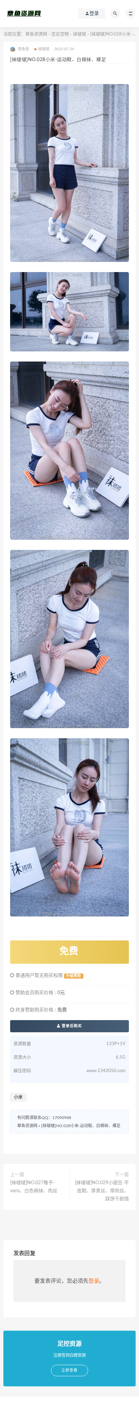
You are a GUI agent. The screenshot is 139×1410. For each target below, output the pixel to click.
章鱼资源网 (36, 34)
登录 (93, 1281)
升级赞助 (73, 976)
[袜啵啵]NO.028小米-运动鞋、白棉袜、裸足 (80, 1126)
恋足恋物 (60, 34)
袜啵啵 (79, 34)
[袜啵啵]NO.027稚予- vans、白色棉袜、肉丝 (33, 1186)
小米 (18, 1097)
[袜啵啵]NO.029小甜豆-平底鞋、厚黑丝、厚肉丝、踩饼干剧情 (102, 1190)
